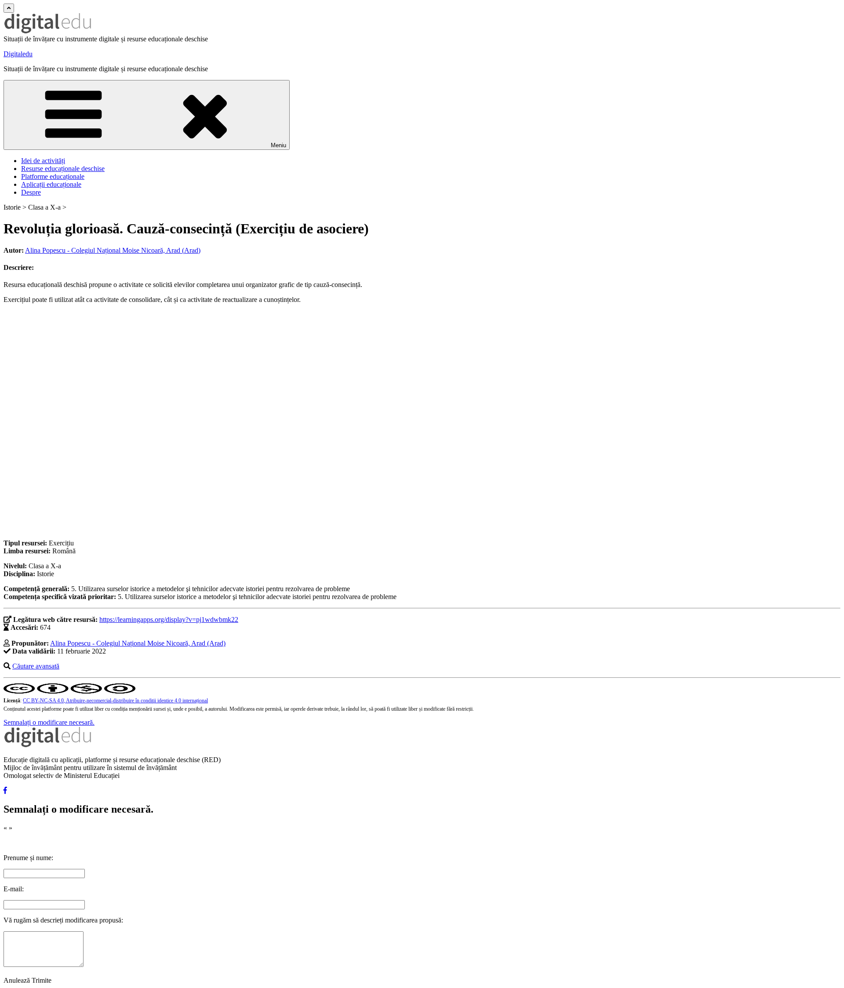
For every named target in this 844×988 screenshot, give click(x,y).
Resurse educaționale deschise (63, 168)
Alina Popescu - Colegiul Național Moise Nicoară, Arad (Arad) (112, 250)
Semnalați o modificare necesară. (49, 722)
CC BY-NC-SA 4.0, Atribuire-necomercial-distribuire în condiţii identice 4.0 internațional (115, 700)
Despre (31, 192)
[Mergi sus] (9, 8)
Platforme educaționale (52, 176)
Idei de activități (43, 160)
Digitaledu (18, 54)
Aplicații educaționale (51, 184)
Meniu (278, 145)
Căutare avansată (35, 666)
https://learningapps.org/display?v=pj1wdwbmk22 (168, 619)
